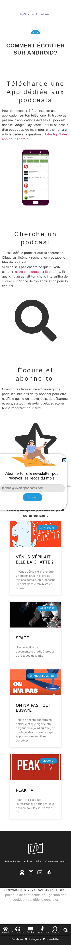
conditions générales (43, 899)
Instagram (35, 939)
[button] (66, 930)
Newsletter (53, 939)
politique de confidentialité (25, 895)
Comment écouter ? (55, 861)
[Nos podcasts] (42, 928)
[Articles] (30, 928)
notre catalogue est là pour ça (37, 272)
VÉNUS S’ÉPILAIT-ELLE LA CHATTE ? (35, 559)
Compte (55, 932)
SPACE (22, 637)
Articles (28, 861)
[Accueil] (5, 928)
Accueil (5, 932)
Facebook (17, 939)
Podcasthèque (12, 861)
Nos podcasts (43, 932)
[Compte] (55, 928)
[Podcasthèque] (17, 928)
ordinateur (41, 14)
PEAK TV (25, 790)
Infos (38, 861)
